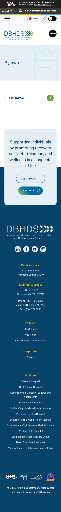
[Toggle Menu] (53, 33)
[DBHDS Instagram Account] (43, 249)
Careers (31, 357)
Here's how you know (42, 5)
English (7, 11)
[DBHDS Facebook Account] (26, 249)
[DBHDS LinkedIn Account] (18, 249)
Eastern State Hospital (30, 402)
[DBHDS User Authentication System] (23, 477)
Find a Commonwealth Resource (40, 11)
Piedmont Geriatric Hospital (30, 414)
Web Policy (30, 334)
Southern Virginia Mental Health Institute (30, 419)
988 (35, 18)
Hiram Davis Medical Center (30, 442)
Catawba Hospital (30, 381)
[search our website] (44, 18)
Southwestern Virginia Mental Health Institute (30, 425)
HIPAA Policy (30, 329)
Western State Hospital (31, 431)
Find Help (28, 190)
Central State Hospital (30, 387)
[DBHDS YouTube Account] (35, 249)
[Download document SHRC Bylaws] (50, 98)
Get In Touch (29, 178)
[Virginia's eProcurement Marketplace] (11, 478)
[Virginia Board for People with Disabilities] (50, 477)
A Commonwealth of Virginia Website (36, 2)
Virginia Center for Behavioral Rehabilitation (30, 448)
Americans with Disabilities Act (30, 340)
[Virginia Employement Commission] (36, 477)
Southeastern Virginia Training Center (31, 436)
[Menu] (7, 18)
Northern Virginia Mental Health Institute (30, 408)
